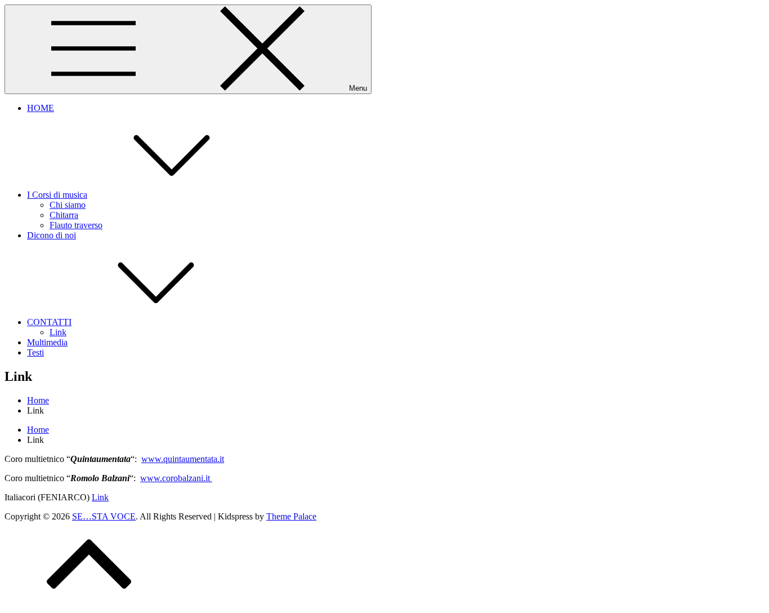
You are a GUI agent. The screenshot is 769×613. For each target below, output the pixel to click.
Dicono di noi (51, 235)
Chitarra (64, 215)
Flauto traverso (76, 225)
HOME (40, 108)
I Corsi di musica (57, 194)
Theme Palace (291, 516)
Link (58, 332)
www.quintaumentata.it (182, 459)
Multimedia (47, 342)
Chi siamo (68, 205)
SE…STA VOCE (104, 516)
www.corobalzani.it (176, 478)
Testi (35, 352)
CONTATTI (49, 322)
